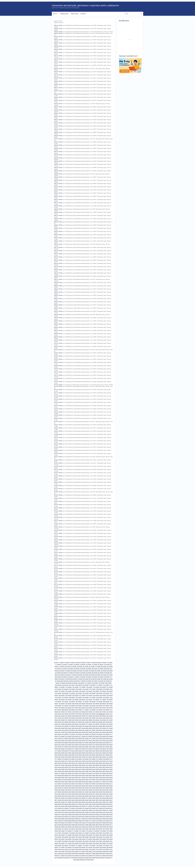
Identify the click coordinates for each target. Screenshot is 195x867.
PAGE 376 (105, 749)
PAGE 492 (85, 777)
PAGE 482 (74, 775)
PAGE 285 (64, 728)
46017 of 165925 (58, 75)
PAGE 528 (99, 786)
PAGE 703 (74, 829)
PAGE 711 (71, 831)
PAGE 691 (109, 825)
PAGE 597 (105, 802)
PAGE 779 (71, 847)
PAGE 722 (88, 833)
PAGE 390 (85, 753)
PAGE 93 (90, 681)
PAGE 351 (109, 743)
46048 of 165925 (58, 174)
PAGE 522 (57, 786)
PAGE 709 (57, 831)
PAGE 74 (90, 677)
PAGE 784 (105, 847)
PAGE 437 (57, 765)
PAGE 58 (108, 673)
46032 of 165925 (58, 122)
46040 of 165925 (58, 148)
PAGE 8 (94, 662)
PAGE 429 (61, 763)
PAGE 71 (72, 677)
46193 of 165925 (58, 635)
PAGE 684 (61, 825)
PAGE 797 (78, 851)
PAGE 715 (99, 831)
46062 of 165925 (58, 218)
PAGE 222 (99, 712)
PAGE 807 (88, 853)
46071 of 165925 (58, 247)
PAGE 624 (57, 810)
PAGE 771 (74, 845)
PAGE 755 (81, 841)
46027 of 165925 (58, 106)
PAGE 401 (102, 755)
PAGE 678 (78, 823)
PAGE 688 (88, 825)
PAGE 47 (99, 671)
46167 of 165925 (58, 552)
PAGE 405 (71, 757)
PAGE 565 (61, 796)
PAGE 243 (68, 718)
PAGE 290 (99, 728)
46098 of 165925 (58, 333)
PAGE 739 (88, 837)
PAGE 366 (95, 747)
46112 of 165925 (58, 378)
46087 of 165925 (58, 298)
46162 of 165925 (58, 536)
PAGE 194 (81, 706)
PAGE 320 (71, 736)
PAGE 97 (58, 683)
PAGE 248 (102, 718)
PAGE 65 (93, 675)
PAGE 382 (88, 751)
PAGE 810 (109, 853)
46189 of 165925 (58, 622)
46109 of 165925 (58, 368)
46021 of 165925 (58, 87)
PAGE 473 (71, 773)
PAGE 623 (109, 808)
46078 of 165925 (58, 269)
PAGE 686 (74, 825)
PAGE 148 (57, 695)
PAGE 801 (105, 851)
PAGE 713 (85, 831)
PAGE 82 (81, 679)
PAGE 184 (71, 704)
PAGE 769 (61, 845)
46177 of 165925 (58, 584)
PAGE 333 (102, 738)
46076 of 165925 (58, 263)
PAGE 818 (105, 856)
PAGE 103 (97, 683)
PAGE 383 (95, 751)
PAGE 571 (102, 796)
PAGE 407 (85, 757)
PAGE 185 (78, 704)
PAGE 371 (71, 749)
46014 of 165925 (58, 65)
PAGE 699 (105, 827)
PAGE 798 (85, 851)
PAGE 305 (85, 732)
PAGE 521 (109, 784)
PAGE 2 (62, 662)
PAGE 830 (90, 860)
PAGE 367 (102, 747)
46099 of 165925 (58, 337)
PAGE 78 (57, 679)
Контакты (83, 13)
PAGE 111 (95, 685)
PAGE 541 (71, 790)
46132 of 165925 (58, 440)
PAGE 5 (78, 662)
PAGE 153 (92, 695)
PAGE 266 (109, 722)
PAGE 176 (74, 701)
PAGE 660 (71, 819)
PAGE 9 (100, 662)
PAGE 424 (85, 761)
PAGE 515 (68, 784)
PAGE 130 (109, 689)
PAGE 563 (105, 794)
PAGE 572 (109, 796)
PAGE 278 (74, 726)
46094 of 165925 (58, 321)
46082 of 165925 (58, 282)
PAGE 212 (88, 710)
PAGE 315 (95, 734)
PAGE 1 (57, 662)
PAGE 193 (74, 706)
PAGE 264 (95, 722)
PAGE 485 (95, 775)
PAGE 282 (102, 726)
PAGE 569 (88, 796)
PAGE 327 (61, 738)
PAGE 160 (81, 697)
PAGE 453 (109, 767)
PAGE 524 (71, 786)
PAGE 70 (66, 677)
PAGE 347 (81, 743)
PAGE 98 (64, 683)
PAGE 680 (92, 823)
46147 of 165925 (58, 488)
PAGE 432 (81, 763)
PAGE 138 (105, 691)
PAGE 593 (78, 802)
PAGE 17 (90, 664)
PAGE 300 (109, 730)
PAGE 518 (88, 784)
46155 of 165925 (58, 514)
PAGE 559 (78, 794)
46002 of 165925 (58, 28)
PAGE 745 (71, 839)
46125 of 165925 (58, 418)
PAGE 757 (95, 841)
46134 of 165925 (58, 447)
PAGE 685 (68, 825)
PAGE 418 (102, 759)
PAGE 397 (74, 755)
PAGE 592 (71, 802)
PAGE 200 (64, 708)
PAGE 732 (99, 835)
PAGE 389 (78, 753)
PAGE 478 (105, 773)
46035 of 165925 (58, 132)
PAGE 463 (61, 771)
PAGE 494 (99, 777)
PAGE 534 (81, 788)
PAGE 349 (95, 743)
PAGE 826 (102, 858)
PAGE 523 (64, 786)
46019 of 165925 (58, 81)
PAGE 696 (85, 827)
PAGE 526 (85, 786)
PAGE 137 (99, 691)
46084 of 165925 (58, 289)
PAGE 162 (95, 697)
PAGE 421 (64, 761)
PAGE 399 (88, 755)
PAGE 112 (102, 685)
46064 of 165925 (58, 225)
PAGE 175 (68, 701)
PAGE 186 (85, 704)
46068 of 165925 (58, 237)
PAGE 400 (95, 755)
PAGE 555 (109, 792)
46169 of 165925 (58, 559)
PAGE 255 (92, 720)
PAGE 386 (57, 753)
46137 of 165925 (58, 456)
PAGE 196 (95, 706)
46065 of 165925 (58, 228)
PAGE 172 (105, 699)
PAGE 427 (105, 761)
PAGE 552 (88, 792)
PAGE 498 (68, 780)
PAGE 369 (57, 749)
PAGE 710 (64, 831)
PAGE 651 (68, 816)
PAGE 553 (95, 792)
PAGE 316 (102, 734)
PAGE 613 (99, 806)
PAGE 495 (105, 777)
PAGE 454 (57, 769)
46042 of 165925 (58, 154)
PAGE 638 (95, 812)
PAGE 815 (85, 856)
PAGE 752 (61, 841)
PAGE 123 (61, 689)
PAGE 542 (78, 790)
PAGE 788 (74, 849)
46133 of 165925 (58, 444)
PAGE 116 (71, 687)
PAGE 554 (102, 792)
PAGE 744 (64, 839)
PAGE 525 (78, 786)
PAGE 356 (85, 745)
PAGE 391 (92, 753)
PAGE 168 (78, 699)
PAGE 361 (61, 747)
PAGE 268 (64, 724)
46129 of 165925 (58, 431)
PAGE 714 (92, 831)
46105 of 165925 (58, 356)
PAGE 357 (92, 745)
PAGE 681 (99, 823)
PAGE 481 (68, 775)
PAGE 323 (92, 736)
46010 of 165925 (58, 52)
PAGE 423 (78, 761)
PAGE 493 (92, 777)
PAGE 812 (64, 856)
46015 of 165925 (58, 68)
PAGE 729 (78, 835)
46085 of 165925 (58, 292)
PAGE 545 (99, 790)
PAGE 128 (95, 689)
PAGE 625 (64, 810)
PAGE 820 (61, 858)
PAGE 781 (85, 847)
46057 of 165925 (58, 202)
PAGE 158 (68, 697)
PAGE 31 (60, 669)
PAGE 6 (84, 662)
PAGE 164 (109, 697)
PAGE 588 (102, 800)
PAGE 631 (105, 810)
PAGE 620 (88, 808)
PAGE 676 (64, 823)
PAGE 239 (99, 716)
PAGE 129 (102, 689)
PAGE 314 (88, 734)
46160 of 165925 (58, 530)
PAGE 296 (81, 730)
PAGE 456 (71, 769)
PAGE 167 (71, 699)
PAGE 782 (92, 847)
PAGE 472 (64, 773)
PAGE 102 (91, 683)
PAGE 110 (88, 685)
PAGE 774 (95, 845)
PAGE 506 (64, 782)
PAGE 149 (64, 695)
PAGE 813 (71, 856)
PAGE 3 (68, 662)
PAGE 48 (105, 671)
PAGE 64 (87, 675)
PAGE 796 (71, 851)
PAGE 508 (78, 782)
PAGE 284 (57, 728)
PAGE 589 (109, 800)
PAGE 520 (102, 784)
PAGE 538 (109, 788)
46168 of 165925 (58, 555)
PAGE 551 (81, 792)
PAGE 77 (108, 677)
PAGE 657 (109, 816)
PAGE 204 (92, 708)
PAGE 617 (68, 808)
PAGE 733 (105, 835)
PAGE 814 (78, 856)
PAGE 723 (95, 833)
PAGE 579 (99, 798)
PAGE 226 (68, 714)
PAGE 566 (68, 796)
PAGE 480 (61, 775)
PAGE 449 (81, 767)
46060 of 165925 (58, 212)
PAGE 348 (88, 743)
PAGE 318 (57, 736)
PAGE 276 (61, 726)
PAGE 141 (68, 693)
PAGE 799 (92, 851)
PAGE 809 (102, 853)
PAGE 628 (85, 810)
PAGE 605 (102, 804)
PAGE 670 (81, 821)
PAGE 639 (102, 812)
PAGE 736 (68, 837)
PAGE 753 (68, 841)
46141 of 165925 (58, 469)
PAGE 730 (85, 835)
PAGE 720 (74, 833)
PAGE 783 (99, 847)
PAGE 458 (85, 769)
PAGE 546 (105, 790)
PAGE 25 (81, 667)
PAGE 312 (74, 734)
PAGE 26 (87, 667)
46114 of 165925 (58, 384)
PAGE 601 (74, 804)
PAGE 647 (99, 814)
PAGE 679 (85, 823)
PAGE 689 (95, 825)
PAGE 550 (74, 792)
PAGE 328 (68, 738)
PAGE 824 (88, 858)
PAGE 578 (92, 798)
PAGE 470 (109, 771)
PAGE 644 (78, 814)
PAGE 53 (78, 673)
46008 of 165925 (58, 46)
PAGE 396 (68, 755)
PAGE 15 (78, 664)
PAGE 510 (92, 782)
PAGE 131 (57, 691)
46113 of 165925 (58, 381)
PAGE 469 (102, 771)
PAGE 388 (71, 753)
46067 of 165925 (58, 234)
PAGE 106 (61, 685)
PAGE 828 (76, 860)
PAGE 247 (95, 718)
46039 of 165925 (58, 145)
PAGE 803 (61, 853)
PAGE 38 (102, 669)
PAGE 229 (88, 714)
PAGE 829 (83, 860)
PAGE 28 (99, 667)
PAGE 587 (95, 800)
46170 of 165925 (58, 562)
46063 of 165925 (58, 222)
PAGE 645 (85, 814)
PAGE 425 (92, 761)
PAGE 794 (57, 851)
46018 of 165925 (58, 78)
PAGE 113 (109, 685)
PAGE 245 (81, 718)
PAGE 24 (75, 667)
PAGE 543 (85, 790)
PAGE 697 (92, 827)
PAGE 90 (72, 681)
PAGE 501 (88, 780)
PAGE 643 (71, 814)
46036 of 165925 (58, 135)
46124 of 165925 (58, 415)
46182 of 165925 (58, 600)
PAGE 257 (105, 720)
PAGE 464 (68, 771)
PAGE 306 (92, 732)
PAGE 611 (85, 806)
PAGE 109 (81, 685)
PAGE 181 (109, 701)
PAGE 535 (88, 788)
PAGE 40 (57, 671)
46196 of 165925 (58, 645)
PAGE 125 (74, 689)
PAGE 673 (102, 821)
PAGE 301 (57, 732)
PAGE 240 (105, 716)
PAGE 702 (68, 829)
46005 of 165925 (58, 36)
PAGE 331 (88, 738)
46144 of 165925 (58, 479)
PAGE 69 (60, 677)
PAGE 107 (68, 685)
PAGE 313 (81, 734)
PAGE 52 (72, 673)
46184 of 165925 (58, 607)
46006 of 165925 (58, 39)
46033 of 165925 (58, 126)
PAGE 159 (74, 697)
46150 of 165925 (58, 498)
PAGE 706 (95, 829)
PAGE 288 (85, 728)
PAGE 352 (57, 745)
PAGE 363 (74, 747)
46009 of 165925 (58, 49)
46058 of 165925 (58, 206)
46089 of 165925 (58, 305)
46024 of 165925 (58, 97)
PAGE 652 (74, 816)
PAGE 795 (64, 851)
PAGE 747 (85, 839)
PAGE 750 (105, 839)
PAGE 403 (57, 757)
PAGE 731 (92, 835)
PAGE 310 (61, 734)
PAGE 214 (102, 710)
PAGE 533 (74, 788)
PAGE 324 (99, 736)
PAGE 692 (57, 827)
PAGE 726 (57, 835)
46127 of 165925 (58, 424)
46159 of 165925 (58, 527)
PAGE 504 (109, 780)
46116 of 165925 (58, 389)
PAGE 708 (109, 829)
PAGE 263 (88, 722)
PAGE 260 (68, 722)
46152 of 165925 (58, 504)
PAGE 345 (68, 743)
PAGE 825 (95, 858)
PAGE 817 (99, 856)
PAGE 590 (57, 802)
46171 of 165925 (58, 565)
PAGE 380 (74, 751)
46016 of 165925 (58, 71)
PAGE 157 (61, 697)
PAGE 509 (85, 782)
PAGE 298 (95, 730)
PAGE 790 (88, 849)
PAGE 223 (105, 712)
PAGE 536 (95, 788)
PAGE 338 (78, 740)
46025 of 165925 (58, 100)
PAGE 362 (68, 747)
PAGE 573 (57, 798)
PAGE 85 (99, 679)
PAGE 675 (57, 823)
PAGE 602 (81, 804)
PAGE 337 (71, 740)
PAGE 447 (68, 767)
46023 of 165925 (58, 94)
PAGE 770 (68, 845)
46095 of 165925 (58, 324)
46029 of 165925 (58, 113)
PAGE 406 (78, 757)
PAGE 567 (74, 796)
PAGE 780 (78, 847)
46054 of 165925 (58, 193)
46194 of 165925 (58, 638)
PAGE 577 (85, 798)
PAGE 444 (105, 765)
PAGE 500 (81, 780)
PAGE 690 (102, 825)
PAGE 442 (92, 765)
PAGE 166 (64, 699)
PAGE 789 (81, 849)
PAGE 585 (81, 800)
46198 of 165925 (58, 651)
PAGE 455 (64, 769)
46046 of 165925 (58, 167)
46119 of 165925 (58, 399)
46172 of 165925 (58, 568)
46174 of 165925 (58, 575)
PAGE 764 (85, 843)
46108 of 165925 (58, 365)
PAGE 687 (81, 825)
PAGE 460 (99, 769)
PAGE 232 (109, 714)
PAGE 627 (78, 810)
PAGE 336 (64, 740)
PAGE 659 (64, 819)
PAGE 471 (57, 773)
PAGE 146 (102, 693)
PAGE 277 (68, 726)
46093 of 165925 (58, 317)
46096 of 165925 (58, 327)
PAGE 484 (88, 775)
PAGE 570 (95, 796)
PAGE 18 (96, 664)
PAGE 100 (77, 683)
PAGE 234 (64, 716)
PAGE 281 (95, 726)
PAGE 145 (95, 693)
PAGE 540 (64, 790)
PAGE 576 (78, 798)
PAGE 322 (85, 736)
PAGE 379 (68, 751)
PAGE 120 (99, 687)
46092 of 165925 (58, 314)
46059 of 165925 (58, 209)
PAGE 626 (71, 810)
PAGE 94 (96, 681)
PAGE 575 (71, 798)
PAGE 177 (81, 701)
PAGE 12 (60, 664)
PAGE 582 (61, 800)
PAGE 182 (57, 704)
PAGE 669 (74, 821)
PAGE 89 (66, 681)
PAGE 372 (78, 749)
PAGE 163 (102, 697)
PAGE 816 (92, 856)
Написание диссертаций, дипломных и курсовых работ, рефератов (85, 5)
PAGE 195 (88, 706)
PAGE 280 (88, 726)
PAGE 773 (88, 845)
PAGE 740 (95, 837)
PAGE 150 (71, 695)
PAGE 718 (61, 833)
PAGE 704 (81, 829)
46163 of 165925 (58, 539)
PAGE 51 (66, 673)
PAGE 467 (88, 771)
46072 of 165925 (58, 250)
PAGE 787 (68, 849)
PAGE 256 (99, 720)
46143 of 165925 (58, 476)
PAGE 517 (81, 784)
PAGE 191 (61, 706)
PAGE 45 (87, 671)
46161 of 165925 (58, 533)
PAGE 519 (95, 784)
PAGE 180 (102, 701)
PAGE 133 (71, 691)
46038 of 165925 (58, 142)
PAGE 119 (92, 687)
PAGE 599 (61, 804)
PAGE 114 (57, 687)
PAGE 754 (74, 841)
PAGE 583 (68, 800)
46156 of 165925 (58, 517)
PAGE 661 (78, 819)
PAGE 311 (68, 734)
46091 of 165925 (58, 311)
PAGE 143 (81, 693)
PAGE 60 (63, 675)
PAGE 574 (64, 798)
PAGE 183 (64, 704)
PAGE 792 (102, 849)
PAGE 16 (84, 664)
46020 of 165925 (58, 84)
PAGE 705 (88, 829)
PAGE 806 (81, 853)
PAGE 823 (81, 858)
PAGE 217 (64, 712)
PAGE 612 (92, 806)
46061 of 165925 (58, 215)
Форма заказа (74, 13)
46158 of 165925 (58, 523)
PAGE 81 (75, 679)
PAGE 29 (105, 667)
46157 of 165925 (58, 520)
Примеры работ (64, 13)
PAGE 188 (99, 704)
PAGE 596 (99, 802)
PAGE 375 (99, 749)
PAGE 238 (92, 716)
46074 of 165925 (58, 257)
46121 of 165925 (58, 405)
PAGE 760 (57, 843)
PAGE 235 (71, 716)
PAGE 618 (74, 808)
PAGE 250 (57, 720)
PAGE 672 (95, 821)
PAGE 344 (61, 743)
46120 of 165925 (58, 402)
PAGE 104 (104, 683)
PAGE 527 (92, 786)
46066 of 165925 (58, 231)
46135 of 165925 (58, 450)
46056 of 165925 (58, 199)
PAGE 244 (74, 718)
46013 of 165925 (58, 62)
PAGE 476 (92, 773)
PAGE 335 (57, 740)
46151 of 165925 (58, 501)
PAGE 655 (95, 816)
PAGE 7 (89, 662)
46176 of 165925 (58, 581)
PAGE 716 (105, 831)
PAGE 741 (102, 837)
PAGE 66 (99, 675)
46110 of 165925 (58, 372)
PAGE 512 (105, 782)
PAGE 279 (81, 726)
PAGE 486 (102, 775)
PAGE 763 (78, 843)
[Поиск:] (134, 13)
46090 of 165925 (58, 308)
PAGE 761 (64, 843)
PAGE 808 (95, 853)
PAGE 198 (109, 706)
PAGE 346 (74, 743)
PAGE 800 (99, 851)
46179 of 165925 (58, 591)
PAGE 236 (78, 716)
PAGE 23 (69, 667)
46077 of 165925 (58, 266)
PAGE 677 (71, 823)
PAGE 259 (61, 722)
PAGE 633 (61, 812)
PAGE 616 (61, 808)
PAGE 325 (105, 736)
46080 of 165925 (58, 276)
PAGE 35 (84, 669)
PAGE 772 (81, 845)
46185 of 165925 (58, 610)
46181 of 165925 (58, 597)
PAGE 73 (84, 677)
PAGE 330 (81, 738)
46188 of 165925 (58, 619)
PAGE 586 (88, 800)
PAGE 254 (85, 720)
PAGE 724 (102, 833)
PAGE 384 (102, 751)
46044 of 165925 (58, 161)
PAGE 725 (109, 833)
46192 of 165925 (58, 632)
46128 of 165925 (58, 428)
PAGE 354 (71, 745)
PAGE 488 (57, 777)
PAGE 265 (102, 722)
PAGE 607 (57, 806)
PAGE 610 (78, 806)
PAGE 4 (73, 662)
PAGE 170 (92, 699)
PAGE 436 (109, 763)
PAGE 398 (81, 755)
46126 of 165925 (58, 421)
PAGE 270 (78, 724)
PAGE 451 (95, 767)
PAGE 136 (92, 691)
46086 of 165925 (58, 295)
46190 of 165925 (58, 626)
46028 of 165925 (58, 110)
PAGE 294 (68, 730)
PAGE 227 (74, 714)
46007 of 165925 (58, 43)
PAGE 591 (64, 802)
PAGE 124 (68, 689)
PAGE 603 (88, 804)
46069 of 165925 (58, 241)
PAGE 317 (109, 734)
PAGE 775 (102, 845)
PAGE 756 (88, 841)
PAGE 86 (105, 679)
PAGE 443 (99, 765)
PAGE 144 (88, 693)
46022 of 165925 (58, 91)
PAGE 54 (84, 673)
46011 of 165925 (58, 55)
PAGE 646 (92, 814)
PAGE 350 (102, 743)
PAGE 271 (85, 724)
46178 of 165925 (58, 587)
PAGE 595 (92, 802)
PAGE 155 (105, 695)
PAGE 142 (74, 693)
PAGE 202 (78, 708)
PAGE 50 (60, 673)
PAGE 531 (61, 788)
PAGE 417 (95, 759)
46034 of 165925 (58, 129)
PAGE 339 (85, 740)
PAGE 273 (99, 724)
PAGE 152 (85, 695)
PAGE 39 (108, 669)
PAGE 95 (102, 681)
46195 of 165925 (58, 642)
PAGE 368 (109, 747)
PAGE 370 (64, 749)
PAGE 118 (85, 687)
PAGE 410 (105, 757)
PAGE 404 (64, 757)
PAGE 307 (99, 732)
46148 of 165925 (58, 491)
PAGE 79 (63, 679)
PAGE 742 (109, 837)
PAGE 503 (102, 780)
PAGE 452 (102, 767)
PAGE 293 (61, 730)
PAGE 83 (87, 679)
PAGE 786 (61, 849)
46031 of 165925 (58, 119)
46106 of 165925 (58, 359)
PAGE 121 (105, 687)
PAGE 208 (61, 710)
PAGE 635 (74, 812)
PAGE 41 (63, 671)
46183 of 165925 (58, 603)
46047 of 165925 (58, 170)
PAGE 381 (81, 751)
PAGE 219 (78, 712)
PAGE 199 (57, 708)
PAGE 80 (69, 679)
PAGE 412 (61, 759)
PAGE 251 (64, 720)
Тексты (55, 13)
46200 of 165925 (58, 658)
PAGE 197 (102, 706)
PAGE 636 (81, 812)
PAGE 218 (71, 712)
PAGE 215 (109, 710)
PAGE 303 (71, 732)
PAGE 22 (63, 667)
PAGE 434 (95, 763)
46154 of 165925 (58, 511)
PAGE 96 (108, 681)
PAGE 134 (78, 691)
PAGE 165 (57, 699)
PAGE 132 (64, 691)
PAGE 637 (88, 812)
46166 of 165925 (58, 549)
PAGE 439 (71, 765)
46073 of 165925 (58, 253)
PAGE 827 (109, 858)
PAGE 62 (75, 675)
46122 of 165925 (58, 408)
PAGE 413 (68, 759)
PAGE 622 (102, 808)
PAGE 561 (92, 794)
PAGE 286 (71, 728)
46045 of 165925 (58, 164)
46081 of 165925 (58, 279)
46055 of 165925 (58, 196)
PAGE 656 (102, 816)
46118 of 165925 (58, 396)
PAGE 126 (81, 689)
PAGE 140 (61, 693)
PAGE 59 (57, 675)
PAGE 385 (109, 751)
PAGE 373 (85, 749)
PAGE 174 (61, 701)
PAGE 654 (88, 816)
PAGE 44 (81, 671)
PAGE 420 (57, 761)
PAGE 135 (85, 691)
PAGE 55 (90, 673)
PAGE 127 (88, 689)
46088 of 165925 (58, 301)
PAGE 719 (68, 833)
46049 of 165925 (58, 177)
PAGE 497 (61, 780)
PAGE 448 (74, 767)
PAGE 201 (71, 708)
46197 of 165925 (58, 648)
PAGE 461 (105, 769)
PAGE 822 (74, 858)
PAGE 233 (57, 716)
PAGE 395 (61, 755)
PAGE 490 (71, 777)
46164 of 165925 (58, 543)
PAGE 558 (71, 794)
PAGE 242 (61, 718)
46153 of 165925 (58, 507)
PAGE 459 (92, 769)
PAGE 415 (81, 759)
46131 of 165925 (58, 437)
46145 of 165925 (58, 482)
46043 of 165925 (58, 158)
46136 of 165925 (58, 453)
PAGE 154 (99, 695)
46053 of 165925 (58, 190)
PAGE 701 (61, 829)
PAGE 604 (95, 804)
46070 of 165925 (58, 244)
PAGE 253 (78, 720)
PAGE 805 (74, 853)
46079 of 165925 (58, 273)
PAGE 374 (92, 749)
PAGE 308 (105, 732)
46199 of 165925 (58, 654)
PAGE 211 (81, 710)
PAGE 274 (105, 724)
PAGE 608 (64, 806)
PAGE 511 (99, 782)
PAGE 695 (78, 827)
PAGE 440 (78, 765)
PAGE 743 (57, 839)
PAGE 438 (64, 765)
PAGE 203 (85, 708)
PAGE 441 (85, 765)
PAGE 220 (85, 712)
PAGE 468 (95, 771)
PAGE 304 (78, 732)
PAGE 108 (74, 685)
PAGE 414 (74, 759)
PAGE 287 (78, 728)
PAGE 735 (61, 837)
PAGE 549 (68, 792)
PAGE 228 (81, 714)
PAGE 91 (78, 681)
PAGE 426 (99, 761)
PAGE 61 (69, 675)
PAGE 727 (64, 835)
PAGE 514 (61, 784)
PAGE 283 (109, 726)
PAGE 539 (57, 790)
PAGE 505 (57, 782)
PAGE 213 (95, 710)
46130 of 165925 (58, 434)
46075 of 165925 (58, 260)
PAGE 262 (81, 722)
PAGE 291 (105, 728)
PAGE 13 (66, 664)
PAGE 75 (96, 677)
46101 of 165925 (58, 343)
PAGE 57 (102, 673)
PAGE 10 (105, 662)
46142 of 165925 (58, 472)
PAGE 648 (105, 814)
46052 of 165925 (58, 186)
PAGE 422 (71, 761)
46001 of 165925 (58, 25)
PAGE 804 (68, 853)
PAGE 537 (102, 788)
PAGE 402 (109, 755)
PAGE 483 (81, 775)
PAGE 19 (102, 664)
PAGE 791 (95, 849)
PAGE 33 (72, 669)
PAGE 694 (71, 827)
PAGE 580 (105, 798)
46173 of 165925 (58, 571)
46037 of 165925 (58, 138)
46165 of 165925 (58, 546)
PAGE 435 (102, 763)
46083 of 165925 (58, 285)
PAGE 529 (105, 786)
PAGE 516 (74, 784)
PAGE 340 (92, 740)
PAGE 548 (61, 792)
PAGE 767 (105, 843)
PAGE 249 (109, 718)
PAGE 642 (64, 814)
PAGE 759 (109, 841)
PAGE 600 (68, 804)
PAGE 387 (64, 753)
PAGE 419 (109, 759)
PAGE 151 (78, 695)
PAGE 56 (96, 673)
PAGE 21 (57, 667)
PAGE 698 (99, 827)
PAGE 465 (74, 771)
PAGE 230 (95, 714)
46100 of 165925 (58, 340)
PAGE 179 (95, 701)
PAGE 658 (57, 819)
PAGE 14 (72, 664)
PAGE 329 (74, 738)
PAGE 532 (68, 788)
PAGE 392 (99, 753)
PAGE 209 (68, 710)
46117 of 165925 (58, 392)
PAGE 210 (74, 710)
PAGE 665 (105, 819)
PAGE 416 (88, 759)
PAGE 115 (64, 687)
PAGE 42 (69, 671)
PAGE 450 (88, 767)
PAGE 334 (109, 738)
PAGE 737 (74, 837)
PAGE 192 (68, 706)
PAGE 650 (61, 816)
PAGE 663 (92, 819)
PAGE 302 (64, 732)
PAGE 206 (105, 708)
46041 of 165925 (58, 151)
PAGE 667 (61, 821)
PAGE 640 (109, 812)
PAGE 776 (109, 845)
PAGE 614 (105, 806)
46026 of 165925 (58, 103)
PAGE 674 (109, 821)
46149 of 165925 (58, 495)
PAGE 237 (85, 716)
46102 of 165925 (58, 346)
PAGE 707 (102, 829)
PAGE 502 (95, 780)
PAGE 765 (92, 843)
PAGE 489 (64, 777)
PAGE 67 (105, 675)
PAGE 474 (78, 773)
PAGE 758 (102, 841)
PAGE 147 (109, 693)
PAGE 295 (74, 730)
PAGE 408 (92, 757)
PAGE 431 (74, 763)
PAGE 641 (57, 814)
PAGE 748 (92, 839)
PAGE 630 (99, 810)
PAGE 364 (81, 747)
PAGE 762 (71, 843)
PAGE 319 (64, 736)
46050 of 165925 (58, 180)
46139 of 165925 (58, 463)
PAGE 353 (64, 745)
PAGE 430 (68, 763)
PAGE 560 (85, 794)
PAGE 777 (57, 847)
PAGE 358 (99, 745)
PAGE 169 (85, 699)
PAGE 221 (92, 712)
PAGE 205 (99, 708)
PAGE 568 (81, 796)
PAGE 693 (64, 827)
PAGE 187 (92, 704)
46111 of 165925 (58, 375)
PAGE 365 (88, 747)
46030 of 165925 (58, 116)
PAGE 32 (66, 669)
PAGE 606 (109, 804)
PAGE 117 (78, 687)
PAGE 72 (78, 677)
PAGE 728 (71, 835)
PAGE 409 (99, 757)
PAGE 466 (81, 771)
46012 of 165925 (58, 59)
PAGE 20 (108, 664)
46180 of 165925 (58, 594)
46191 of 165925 (58, 629)
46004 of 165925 (58, 33)
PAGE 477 (99, 773)
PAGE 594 (85, 802)
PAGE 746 (78, 839)
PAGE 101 (84, 683)
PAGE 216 (57, 712)
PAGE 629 (92, 810)
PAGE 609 (71, 806)
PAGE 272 (92, 724)
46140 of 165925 (58, 466)
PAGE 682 (105, 823)
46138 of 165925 (58, 460)
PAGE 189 (105, 704)
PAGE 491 (78, 777)
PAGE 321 (78, 736)
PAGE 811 (57, 856)
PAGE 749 (99, 839)
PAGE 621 (95, 808)
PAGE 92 (84, 681)
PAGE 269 (71, 724)
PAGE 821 (68, 858)
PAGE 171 (99, 699)
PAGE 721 (81, 833)
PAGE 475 (85, 773)
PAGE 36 (90, 669)
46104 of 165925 (58, 353)
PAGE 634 (68, 812)
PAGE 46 (93, 671)
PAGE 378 (61, 751)
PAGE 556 (57, 794)
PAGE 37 (96, 669)
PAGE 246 (88, 718)
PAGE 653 (81, 816)
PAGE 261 (74, 722)
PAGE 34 (78, 669)
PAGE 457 (78, 769)
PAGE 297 (88, 730)
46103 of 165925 (58, 349)
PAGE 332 (95, 738)
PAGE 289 (92, 728)
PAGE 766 (99, 843)
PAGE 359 (105, 745)
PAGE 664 (99, 819)
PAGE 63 (81, 675)
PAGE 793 (109, 849)
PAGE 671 (88, 821)
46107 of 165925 (58, 362)
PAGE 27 (93, 667)
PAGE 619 (81, 808)
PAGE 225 (61, 714)
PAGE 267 (57, 724)
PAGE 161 (88, 697)
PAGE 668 (68, 821)
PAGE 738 (81, 837)
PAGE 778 (64, 847)
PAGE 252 (71, 720)
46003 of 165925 (58, 31)
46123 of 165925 (58, 412)
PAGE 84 (93, 679)
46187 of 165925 (58, 616)
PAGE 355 (78, 745)
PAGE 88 (60, 681)
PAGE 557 (64, 794)
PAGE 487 (109, 775)
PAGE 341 (99, 740)
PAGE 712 (78, 831)
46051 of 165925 (58, 183)
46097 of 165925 (58, 330)
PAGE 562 (99, 794)
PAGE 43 (75, 671)
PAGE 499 (74, 780)
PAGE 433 (88, 763)
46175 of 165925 (58, 578)
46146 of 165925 (58, 485)
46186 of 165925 (58, 613)
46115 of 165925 (58, 386)
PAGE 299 (102, 730)
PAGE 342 (105, 740)
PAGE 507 (71, 782)
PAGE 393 (105, 753)
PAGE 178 (88, 701)
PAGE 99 (70, 683)
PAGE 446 (61, 767)
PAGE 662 (85, 819)
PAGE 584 (74, 800)
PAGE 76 (102, 677)
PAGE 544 (92, 790)
